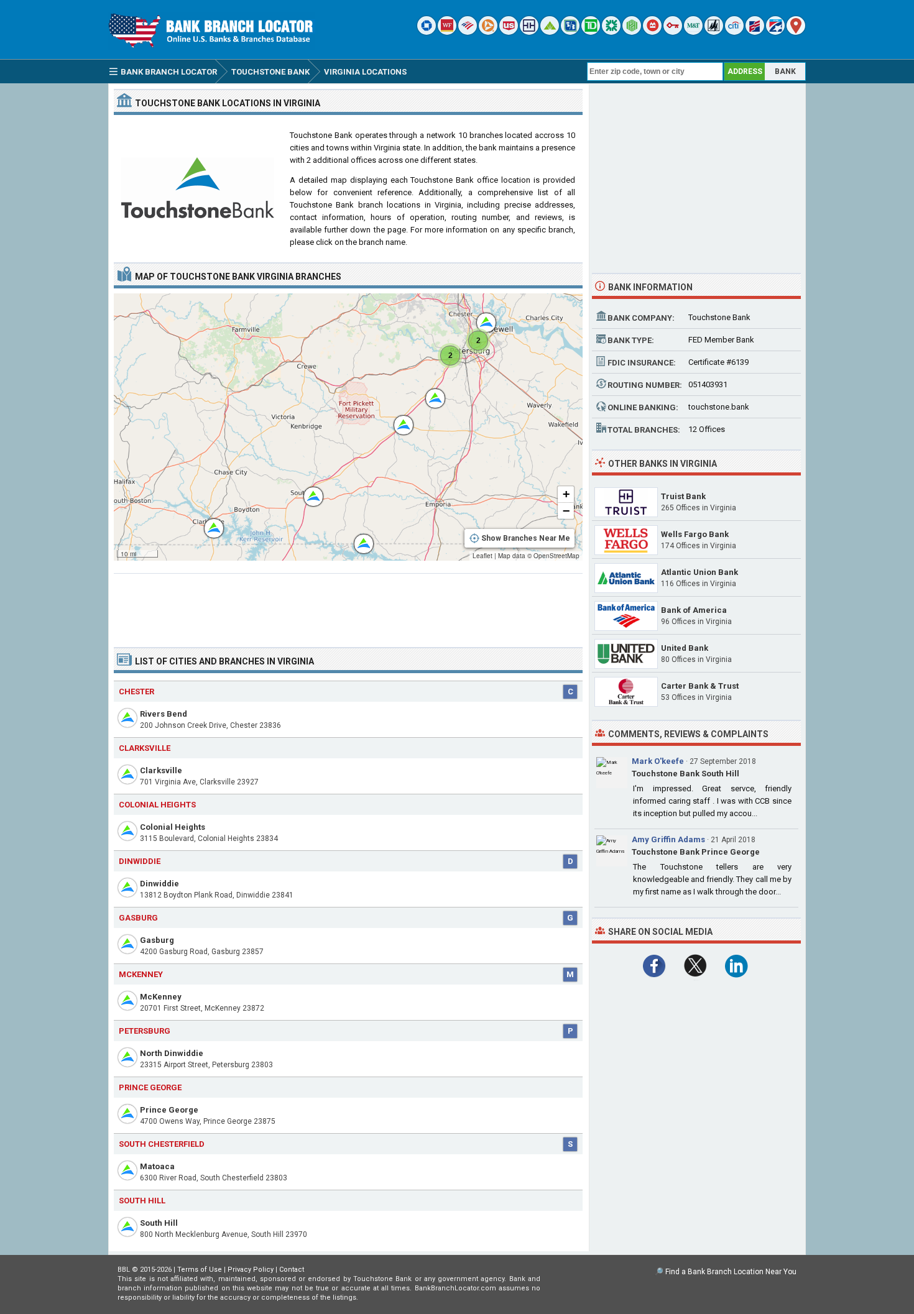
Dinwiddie (159, 883)
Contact (291, 1270)
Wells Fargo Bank (695, 534)
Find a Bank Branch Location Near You (730, 1271)
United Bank (684, 648)
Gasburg (157, 940)
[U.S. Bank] (508, 32)
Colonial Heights (172, 827)
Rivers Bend (163, 714)
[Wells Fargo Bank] (447, 32)
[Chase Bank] (426, 32)
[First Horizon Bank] (775, 32)
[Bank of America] (467, 32)
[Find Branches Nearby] (796, 32)
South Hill (159, 1223)
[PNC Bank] (488, 32)
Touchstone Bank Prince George (696, 852)
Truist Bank (683, 496)
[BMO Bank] (652, 32)
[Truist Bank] (529, 32)
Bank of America (694, 610)
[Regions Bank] (549, 32)
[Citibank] (734, 32)
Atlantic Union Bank (699, 572)
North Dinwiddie (171, 1053)
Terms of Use (199, 1270)
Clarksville (161, 770)
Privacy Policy (251, 1270)
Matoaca (157, 1166)
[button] (207, 522)
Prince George (169, 1109)
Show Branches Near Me (525, 538)
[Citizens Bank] (611, 32)
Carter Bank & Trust (700, 686)
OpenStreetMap (556, 555)
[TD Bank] (590, 32)
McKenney (161, 996)
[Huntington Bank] (631, 32)
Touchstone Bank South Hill (685, 773)
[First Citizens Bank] (755, 32)
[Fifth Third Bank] (570, 32)
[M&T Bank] (693, 32)
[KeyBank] (672, 32)
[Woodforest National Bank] (713, 32)
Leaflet (482, 555)
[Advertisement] (348, 605)
